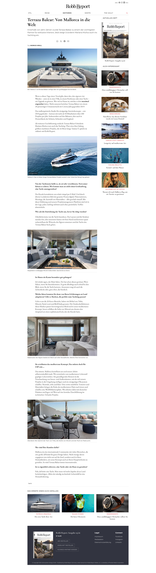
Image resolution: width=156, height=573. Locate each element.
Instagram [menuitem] (119, 539)
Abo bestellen (63, 541)
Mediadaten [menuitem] (99, 539)
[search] (127, 13)
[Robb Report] (78, 6)
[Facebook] (119, 2)
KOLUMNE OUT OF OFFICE (115, 189)
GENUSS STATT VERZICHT (115, 140)
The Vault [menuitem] (108, 13)
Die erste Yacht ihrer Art (43, 517)
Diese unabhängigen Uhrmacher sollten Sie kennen (115, 91)
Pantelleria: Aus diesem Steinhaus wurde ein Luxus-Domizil (115, 118)
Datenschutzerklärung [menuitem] (103, 542)
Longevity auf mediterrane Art (115, 143)
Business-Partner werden (67, 549)
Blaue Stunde (78, 514)
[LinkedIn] (124, 2)
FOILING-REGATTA (115, 165)
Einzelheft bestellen (65, 545)
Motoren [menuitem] (67, 13)
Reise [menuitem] (47, 13)
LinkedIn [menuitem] (118, 542)
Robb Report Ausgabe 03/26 (115, 61)
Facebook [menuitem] (119, 536)
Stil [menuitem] (30, 13)
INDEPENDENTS (115, 87)
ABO (116, 3)
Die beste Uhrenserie (78, 517)
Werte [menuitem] (88, 13)
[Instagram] (122, 2)
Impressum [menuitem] (99, 536)
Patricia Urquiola (43, 514)
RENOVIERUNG (115, 114)
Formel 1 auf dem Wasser (115, 168)
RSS (127, 3)
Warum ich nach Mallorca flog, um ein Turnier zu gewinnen (115, 193)
